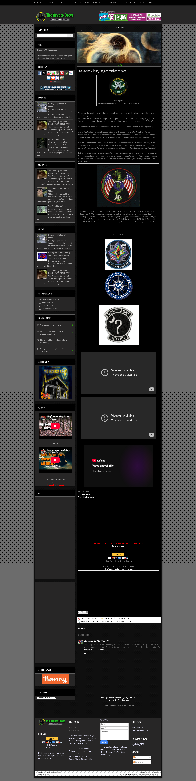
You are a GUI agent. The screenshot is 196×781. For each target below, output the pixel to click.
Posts (137, 757)
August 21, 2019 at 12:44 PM (98, 641)
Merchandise (98, 3)
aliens (89, 621)
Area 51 (94, 621)
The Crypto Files (51, 3)
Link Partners (74, 731)
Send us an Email (118, 546)
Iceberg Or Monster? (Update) (59, 253)
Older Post (157, 628)
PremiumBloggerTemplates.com (149, 774)
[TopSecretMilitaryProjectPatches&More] (102, 70)
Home (119, 628)
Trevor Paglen (124, 621)
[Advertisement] (119, 713)
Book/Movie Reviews (81, 3)
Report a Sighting (114, 3)
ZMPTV (150, 3)
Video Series (65, 3)
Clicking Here (45, 758)
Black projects (101, 621)
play (85, 641)
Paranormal (52, 50)
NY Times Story (84, 494)
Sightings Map (130, 3)
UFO (45, 50)
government (110, 621)
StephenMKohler (48, 308)
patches (117, 621)
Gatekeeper (46, 302)
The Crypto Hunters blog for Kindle (119, 569)
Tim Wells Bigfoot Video (57, 206)
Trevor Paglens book (86, 497)
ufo (130, 621)
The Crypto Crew (54, 772)
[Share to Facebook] (87, 612)
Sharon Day (46, 305)
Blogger (47, 774)
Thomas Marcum (48, 299)
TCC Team (37, 3)
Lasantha (134, 774)
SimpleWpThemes (153, 772)
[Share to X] (84, 612)
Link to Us (73, 727)
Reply (86, 653)
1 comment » (108, 619)
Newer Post (81, 628)
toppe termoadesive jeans (94, 650)
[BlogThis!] (82, 612)
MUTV (142, 3)
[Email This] (79, 612)
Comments (139, 762)
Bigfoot (40, 50)
